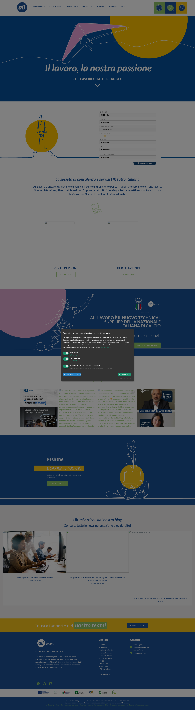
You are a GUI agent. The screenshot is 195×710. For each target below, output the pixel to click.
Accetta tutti (125, 374)
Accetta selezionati (72, 374)
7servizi (73, 360)
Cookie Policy (105, 347)
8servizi (73, 355)
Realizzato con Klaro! (125, 378)
